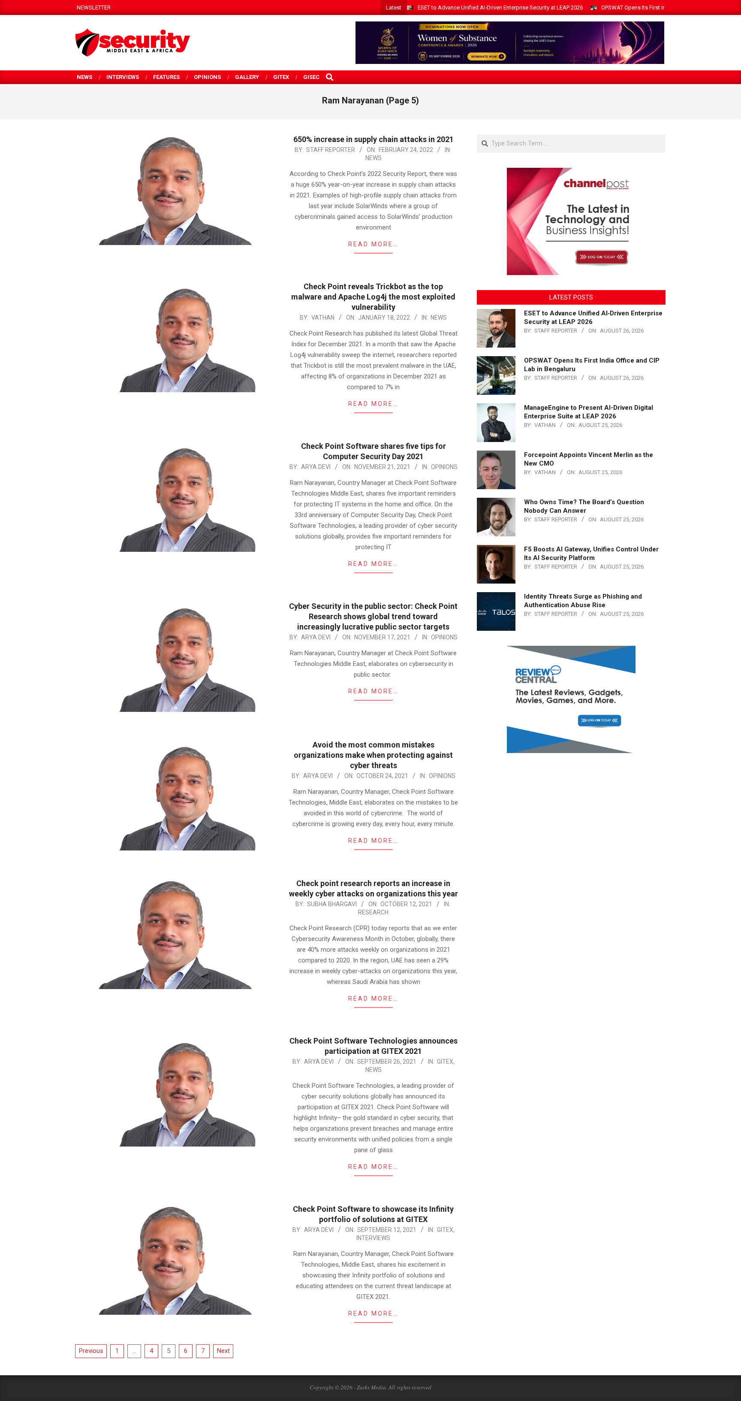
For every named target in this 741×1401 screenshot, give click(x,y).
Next (223, 1351)
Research (373, 912)
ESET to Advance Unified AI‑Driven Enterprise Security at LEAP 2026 (500, 7)
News (373, 157)
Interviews (373, 1238)
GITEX (445, 1061)
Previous (91, 1351)
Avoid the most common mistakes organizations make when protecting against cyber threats (373, 755)
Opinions (444, 466)
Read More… (373, 244)
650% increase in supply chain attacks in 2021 (373, 139)
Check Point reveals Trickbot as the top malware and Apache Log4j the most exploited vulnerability (373, 297)
